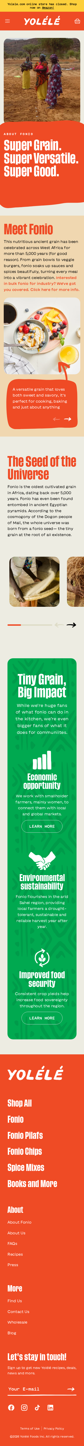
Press (12, 1265)
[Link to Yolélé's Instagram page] (24, 1407)
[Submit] (71, 1388)
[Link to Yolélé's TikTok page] (37, 1407)
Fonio (15, 1119)
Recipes (15, 1254)
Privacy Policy (54, 1428)
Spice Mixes (25, 1168)
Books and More (32, 1184)
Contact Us (18, 1312)
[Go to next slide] (71, 624)
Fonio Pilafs (25, 1136)
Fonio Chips (24, 1151)
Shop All (19, 1103)
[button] (77, 21)
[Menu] (7, 21)
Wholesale (17, 1322)
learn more (42, 826)
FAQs (12, 1243)
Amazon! (48, 7)
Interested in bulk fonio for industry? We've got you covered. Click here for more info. (42, 283)
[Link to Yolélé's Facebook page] (11, 1407)
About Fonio (19, 1222)
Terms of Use (30, 1428)
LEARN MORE (42, 1018)
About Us (16, 1233)
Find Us (14, 1301)
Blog (11, 1333)
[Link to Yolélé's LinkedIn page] (50, 1407)
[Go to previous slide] (59, 624)
